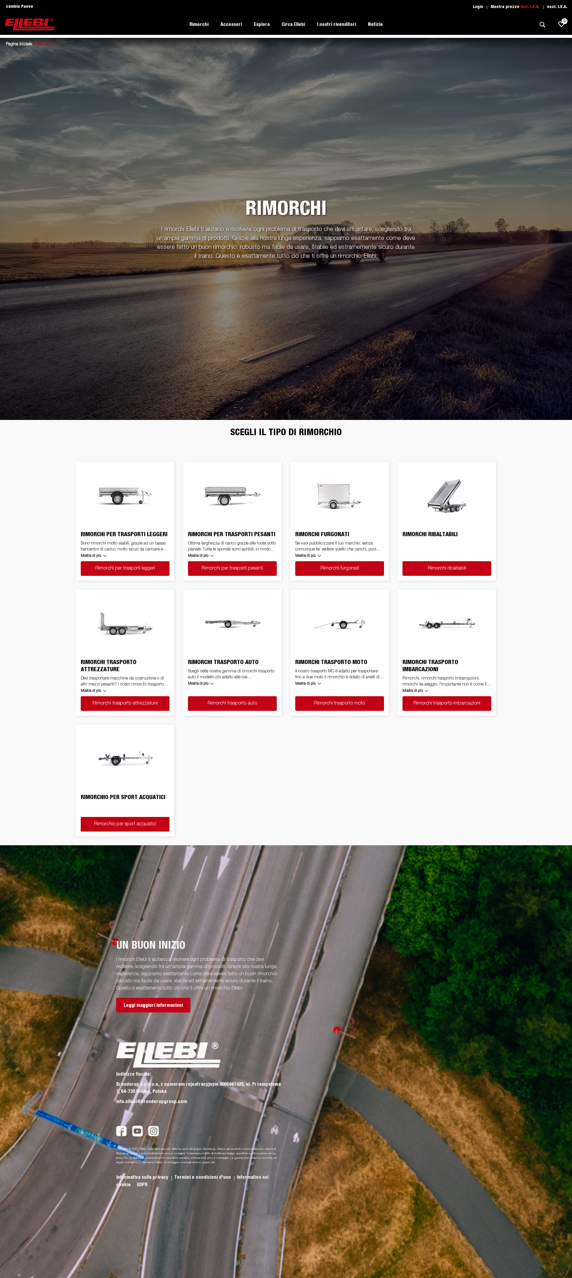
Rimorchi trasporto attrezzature (125, 703)
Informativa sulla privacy (143, 1177)
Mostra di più (91, 556)
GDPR (142, 1184)
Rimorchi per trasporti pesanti (232, 568)
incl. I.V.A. (530, 7)
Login (478, 7)
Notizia (375, 24)
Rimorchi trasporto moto (339, 703)
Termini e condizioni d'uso (203, 1177)
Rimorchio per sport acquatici (125, 824)
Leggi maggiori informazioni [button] (153, 1005)
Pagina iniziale (19, 44)
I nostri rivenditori (336, 24)
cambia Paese (19, 6)
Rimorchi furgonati (340, 568)
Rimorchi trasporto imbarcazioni (447, 703)
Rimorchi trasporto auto (232, 703)
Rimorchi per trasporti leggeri (125, 568)
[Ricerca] (542, 24)
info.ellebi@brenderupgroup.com (151, 1101)
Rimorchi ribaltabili (447, 568)
